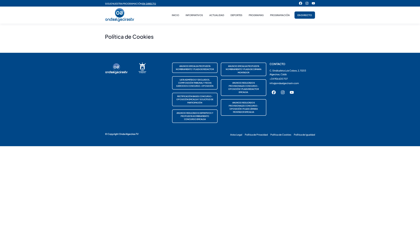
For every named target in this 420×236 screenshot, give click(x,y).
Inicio (175, 15)
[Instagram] (307, 3)
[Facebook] (300, 3)
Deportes (236, 15)
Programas (256, 15)
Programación (280, 15)
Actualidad (216, 15)
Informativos (194, 15)
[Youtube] (313, 3)
